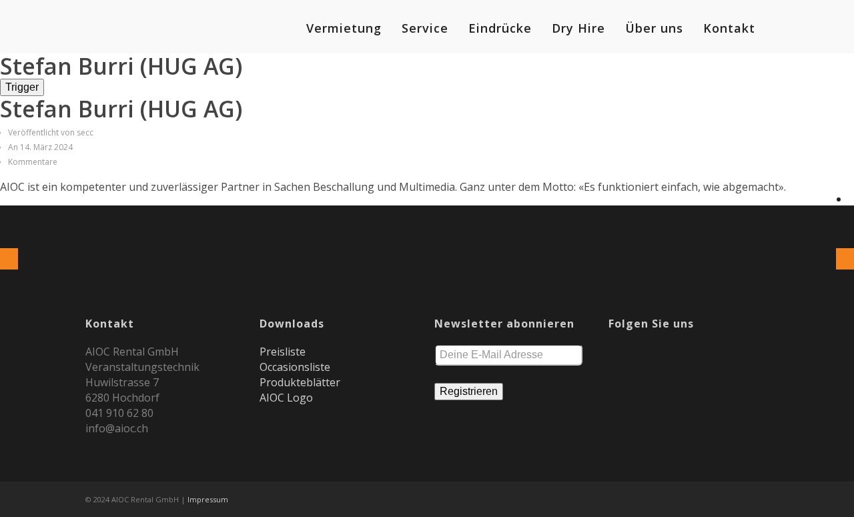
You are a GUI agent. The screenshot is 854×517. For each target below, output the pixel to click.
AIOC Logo (286, 397)
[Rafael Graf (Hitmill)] (9, 259)
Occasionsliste (295, 367)
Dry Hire (578, 28)
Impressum (207, 499)
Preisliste (283, 351)
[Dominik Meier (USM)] (845, 259)
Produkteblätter (300, 382)
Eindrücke (500, 28)
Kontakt (729, 28)
